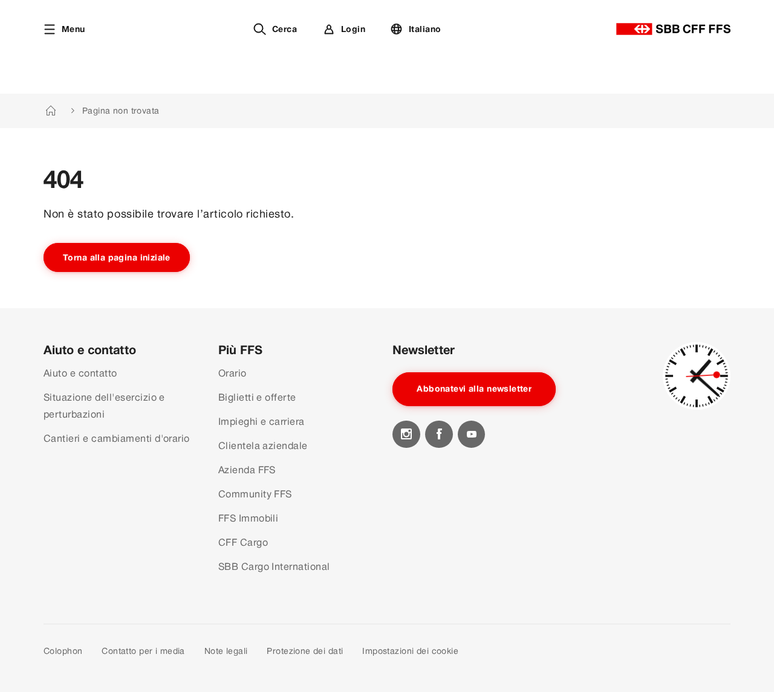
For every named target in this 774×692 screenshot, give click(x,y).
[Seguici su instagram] (406, 434)
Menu (73, 29)
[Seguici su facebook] (439, 434)
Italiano (425, 29)
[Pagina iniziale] (673, 29)
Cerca (284, 29)
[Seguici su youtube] (472, 434)
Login (353, 29)
